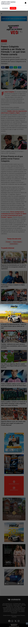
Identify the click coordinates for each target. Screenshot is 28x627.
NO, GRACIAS (5, 8)
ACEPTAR (13, 8)
